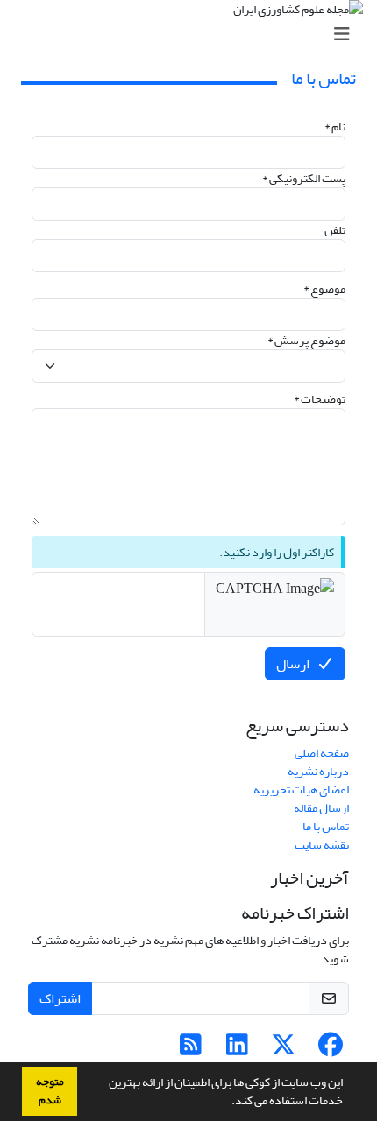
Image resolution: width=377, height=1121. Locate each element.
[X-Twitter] (283, 1049)
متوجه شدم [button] (50, 1090)
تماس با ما (325, 826)
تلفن (334, 230)
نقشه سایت (322, 845)
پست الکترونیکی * (303, 178)
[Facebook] (330, 1049)
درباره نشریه (318, 771)
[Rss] (191, 1049)
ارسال (292, 664)
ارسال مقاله (321, 808)
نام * (334, 126)
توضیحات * (319, 399)
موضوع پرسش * (306, 340)
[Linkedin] (237, 1049)
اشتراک (60, 998)
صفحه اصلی (322, 753)
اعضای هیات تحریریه (301, 789)
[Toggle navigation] (194, 34)
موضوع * (324, 288)
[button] (227, 1102)
